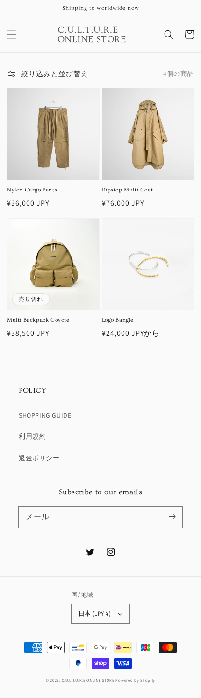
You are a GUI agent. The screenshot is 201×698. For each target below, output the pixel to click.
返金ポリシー (39, 458)
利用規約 (32, 436)
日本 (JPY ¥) (95, 613)
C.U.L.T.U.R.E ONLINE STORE (88, 680)
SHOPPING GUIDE (45, 415)
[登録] (172, 517)
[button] (11, 34)
